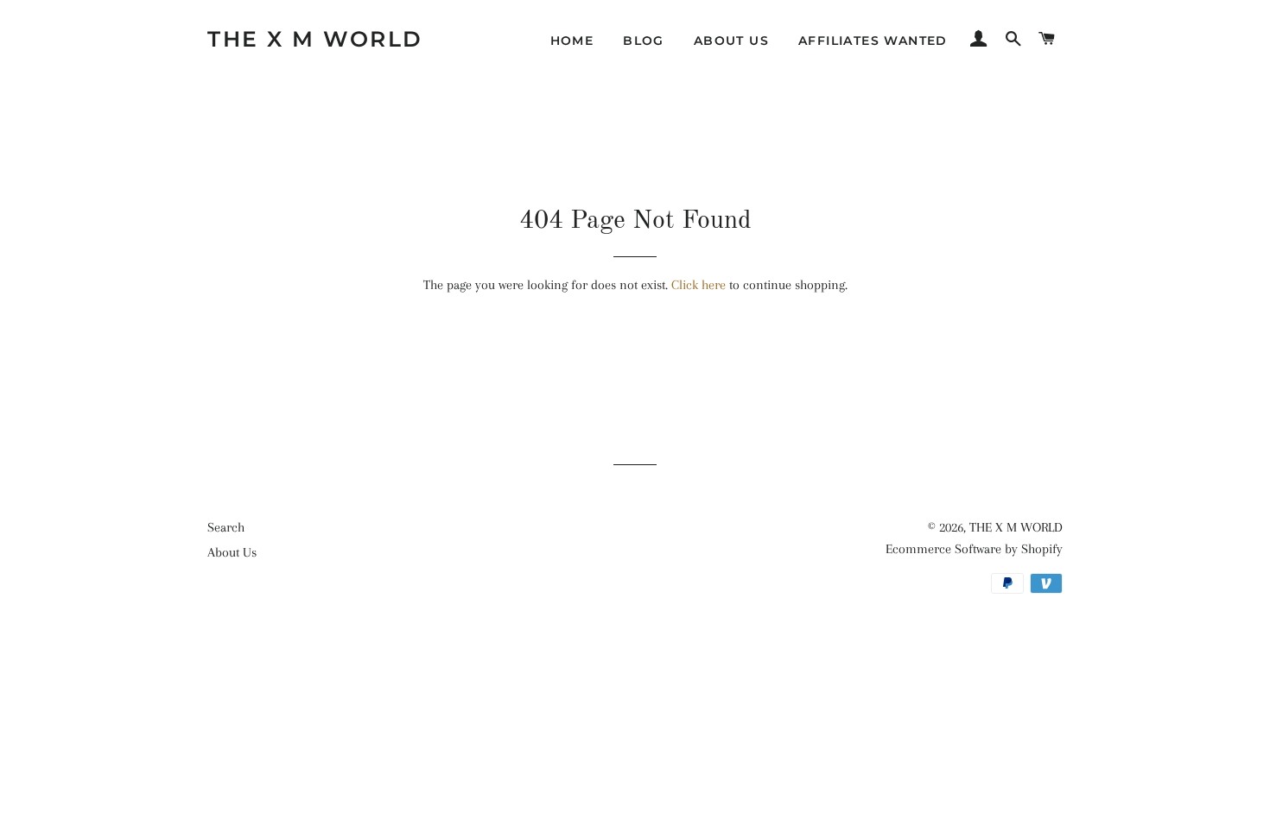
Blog (643, 40)
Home (572, 40)
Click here (698, 285)
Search (225, 527)
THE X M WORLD (315, 39)
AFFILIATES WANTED (873, 40)
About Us (731, 40)
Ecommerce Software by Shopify (974, 549)
